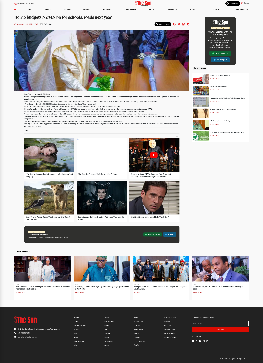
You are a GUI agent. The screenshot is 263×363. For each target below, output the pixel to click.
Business (86, 9)
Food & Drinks (79, 341)
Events (106, 325)
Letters (106, 317)
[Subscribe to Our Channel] (200, 341)
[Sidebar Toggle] (15, 9)
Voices (106, 345)
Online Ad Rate (169, 329)
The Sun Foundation (240, 9)
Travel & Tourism (170, 317)
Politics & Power (130, 9)
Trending (167, 321)
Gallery (76, 345)
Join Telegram (221, 60)
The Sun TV (194, 9)
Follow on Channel (221, 53)
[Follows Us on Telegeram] (188, 24)
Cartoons (137, 337)
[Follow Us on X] (197, 341)
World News (138, 329)
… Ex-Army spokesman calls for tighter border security (225, 120)
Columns (67, 9)
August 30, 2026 (20, 292)
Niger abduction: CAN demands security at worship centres (227, 132)
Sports (76, 333)
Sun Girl (136, 345)
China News (107, 9)
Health (106, 329)
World (136, 317)
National (48, 9)
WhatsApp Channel (154, 234)
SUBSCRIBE (220, 329)
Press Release (139, 341)
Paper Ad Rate (169, 333)
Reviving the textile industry (218, 86)
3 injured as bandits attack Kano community (223, 109)
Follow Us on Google (234, 3)
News (17, 284)
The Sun (49, 24)
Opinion (151, 9)
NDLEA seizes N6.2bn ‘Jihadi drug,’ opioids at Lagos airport (227, 98)
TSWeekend (108, 341)
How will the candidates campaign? (220, 75)
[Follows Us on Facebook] (174, 24)
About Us (167, 325)
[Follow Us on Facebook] (193, 341)
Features (137, 333)
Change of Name (170, 337)
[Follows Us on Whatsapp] (183, 24)
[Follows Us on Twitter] (179, 24)
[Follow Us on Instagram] (207, 341)
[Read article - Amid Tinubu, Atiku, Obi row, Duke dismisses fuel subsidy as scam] (220, 268)
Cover (76, 321)
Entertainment (172, 9)
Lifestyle (107, 333)
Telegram (171, 234)
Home (30, 9)
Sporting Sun (215, 9)
